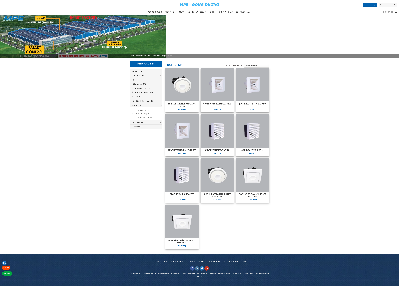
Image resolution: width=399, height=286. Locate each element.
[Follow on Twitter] (389, 12)
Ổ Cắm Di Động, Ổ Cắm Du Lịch (142, 92)
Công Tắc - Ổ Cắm (138, 75)
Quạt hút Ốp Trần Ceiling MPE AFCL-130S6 (252, 195)
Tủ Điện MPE (136, 127)
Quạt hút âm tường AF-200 (252, 150)
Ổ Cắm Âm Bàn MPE (139, 84)
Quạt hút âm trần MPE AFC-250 (252, 104)
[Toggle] (161, 75)
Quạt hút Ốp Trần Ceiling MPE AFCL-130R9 (217, 195)
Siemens (212, 12)
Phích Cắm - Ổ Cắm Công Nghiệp (143, 101)
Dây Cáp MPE (136, 80)
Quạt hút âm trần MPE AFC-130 (217, 104)
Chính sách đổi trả (214, 261)
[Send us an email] (392, 12)
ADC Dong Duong (155, 56)
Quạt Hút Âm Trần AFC (141, 110)
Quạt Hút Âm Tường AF (141, 114)
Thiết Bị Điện (170, 12)
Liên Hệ (191, 12)
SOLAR (181, 12)
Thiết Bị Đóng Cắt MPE (139, 122)
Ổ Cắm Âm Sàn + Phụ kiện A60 (142, 88)
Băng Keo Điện (137, 71)
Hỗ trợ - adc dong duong (231, 261)
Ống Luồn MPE (137, 97)
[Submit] (395, 5)
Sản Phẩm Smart (226, 12)
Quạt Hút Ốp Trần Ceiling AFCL (144, 117)
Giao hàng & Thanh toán (196, 261)
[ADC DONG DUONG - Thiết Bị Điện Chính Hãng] (199, 4)
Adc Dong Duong (155, 12)
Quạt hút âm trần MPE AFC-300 (182, 150)
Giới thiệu (156, 261)
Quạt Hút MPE (136, 105)
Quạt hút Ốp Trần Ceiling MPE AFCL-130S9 (182, 241)
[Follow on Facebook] (383, 12)
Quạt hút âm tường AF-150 (217, 150)
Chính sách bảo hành (178, 261)
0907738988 (7, 273)
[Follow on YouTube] (206, 268)
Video (244, 261)
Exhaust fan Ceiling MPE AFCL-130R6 (182, 105)
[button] (370, 5)
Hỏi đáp (165, 261)
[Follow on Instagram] (386, 12)
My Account (201, 12)
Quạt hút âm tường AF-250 (182, 194)
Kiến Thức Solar (243, 12)
